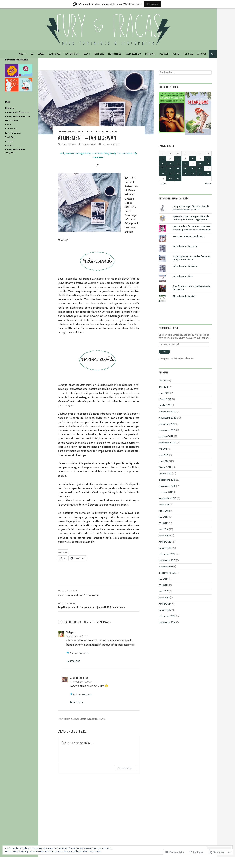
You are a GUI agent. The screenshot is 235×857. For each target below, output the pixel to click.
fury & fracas (88, 144)
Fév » (208, 183)
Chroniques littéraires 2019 (17, 116)
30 (170, 178)
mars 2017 (164, 597)
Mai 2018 (163, 523)
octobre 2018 (166, 492)
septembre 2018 (167, 498)
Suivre (164, 351)
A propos (201, 54)
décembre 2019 (167, 423)
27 (200, 173)
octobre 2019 (166, 436)
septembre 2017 (167, 572)
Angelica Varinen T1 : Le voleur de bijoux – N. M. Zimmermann (91, 605)
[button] (172, 112)
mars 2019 (164, 461)
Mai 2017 (163, 585)
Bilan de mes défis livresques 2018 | (85, 718)
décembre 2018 (167, 479)
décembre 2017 (167, 554)
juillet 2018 (164, 510)
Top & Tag (188, 54)
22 (163, 173)
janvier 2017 (165, 609)
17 (178, 168)
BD (32, 54)
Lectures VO (10, 128)
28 (208, 173)
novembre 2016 (167, 622)
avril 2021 (163, 386)
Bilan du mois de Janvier (185, 246)
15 (163, 168)
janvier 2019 (165, 473)
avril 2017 (163, 591)
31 (178, 178)
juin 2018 (163, 516)
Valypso (70, 632)
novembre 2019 (167, 430)
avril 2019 (164, 454)
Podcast (163, 54)
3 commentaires (110, 144)
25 (185, 173)
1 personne (83, 653)
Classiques (54, 54)
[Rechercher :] (185, 72)
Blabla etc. (10, 108)
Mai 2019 (163, 448)
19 (192, 168)
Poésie (176, 54)
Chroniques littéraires (71, 131)
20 (200, 168)
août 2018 (164, 504)
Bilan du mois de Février (185, 266)
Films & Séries (11, 120)
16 (170, 168)
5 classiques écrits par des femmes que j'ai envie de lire (191, 258)
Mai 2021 (163, 380)
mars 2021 (164, 392)
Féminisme (99, 54)
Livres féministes (13, 133)
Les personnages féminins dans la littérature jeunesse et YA (191, 208)
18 (185, 168)
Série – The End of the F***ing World (78, 592)
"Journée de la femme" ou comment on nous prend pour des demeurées (192, 228)
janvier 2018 (165, 547)
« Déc (163, 183)
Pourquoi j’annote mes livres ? (188, 236)
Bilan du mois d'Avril (183, 276)
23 (170, 173)
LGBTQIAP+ (150, 54)
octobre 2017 (166, 566)
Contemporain (71, 54)
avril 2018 (164, 529)
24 (178, 173)
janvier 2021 (165, 405)
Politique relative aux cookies (87, 851)
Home (8, 124)
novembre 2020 (168, 417)
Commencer (152, 4)
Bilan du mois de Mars (184, 296)
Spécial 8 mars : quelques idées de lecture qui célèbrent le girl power (191, 218)
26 (192, 173)
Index (21, 54)
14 (208, 163)
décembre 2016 (167, 616)
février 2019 (165, 467)
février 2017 (165, 603)
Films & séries (114, 54)
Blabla (41, 54)
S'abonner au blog (168, 328)
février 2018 (165, 541)
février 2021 (165, 399)
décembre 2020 (167, 411)
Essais (87, 54)
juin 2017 (163, 578)
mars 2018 (164, 535)
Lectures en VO (133, 54)
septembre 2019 (167, 442)
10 (178, 163)
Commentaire (125, 768)
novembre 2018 (167, 485)
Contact (9, 145)
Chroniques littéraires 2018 (17, 112)
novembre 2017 (167, 560)
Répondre (75, 661)
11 (185, 163)
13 (200, 163)
